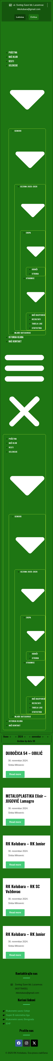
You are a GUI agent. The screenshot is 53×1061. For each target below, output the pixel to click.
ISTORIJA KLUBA (16, 337)
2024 (20, 736)
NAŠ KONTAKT (15, 341)
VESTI (11, 61)
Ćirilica (33, 17)
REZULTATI (36, 319)
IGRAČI (35, 269)
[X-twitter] (34, 1043)
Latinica (20, 17)
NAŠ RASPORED (38, 314)
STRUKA (35, 273)
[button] (24, 390)
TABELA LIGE (37, 323)
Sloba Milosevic (16, 765)
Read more (15, 774)
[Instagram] (26, 1043)
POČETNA (13, 52)
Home (5, 736)
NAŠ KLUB (13, 56)
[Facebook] (18, 1043)
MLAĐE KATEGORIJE (22, 332)
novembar (36, 736)
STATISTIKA (37, 327)
